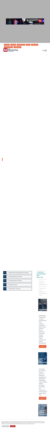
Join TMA (6, 44)
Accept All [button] (13, 426)
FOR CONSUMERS (21, 44)
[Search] (43, 50)
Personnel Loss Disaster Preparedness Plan (42, 292)
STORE (28, 44)
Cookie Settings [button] (5, 426)
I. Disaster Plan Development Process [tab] (18, 272)
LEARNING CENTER (8, 47)
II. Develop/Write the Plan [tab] (15, 276)
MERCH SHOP (34, 44)
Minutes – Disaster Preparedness (42, 283)
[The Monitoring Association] (10, 50)
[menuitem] (7, 45)
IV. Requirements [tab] (12, 284)
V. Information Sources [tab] (14, 288)
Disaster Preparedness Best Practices (41, 275)
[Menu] (45, 50)
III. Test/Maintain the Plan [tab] (15, 280)
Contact (13, 44)
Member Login (17, 47)
